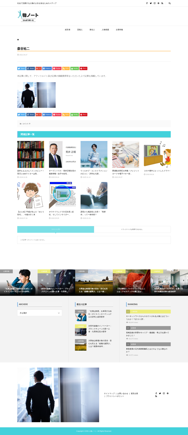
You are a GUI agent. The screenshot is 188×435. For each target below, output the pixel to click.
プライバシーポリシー (115, 396)
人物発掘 (105, 30)
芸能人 (80, 30)
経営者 (67, 30)
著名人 (92, 30)
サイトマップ (109, 393)
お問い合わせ (122, 393)
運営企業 (134, 393)
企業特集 (119, 30)
